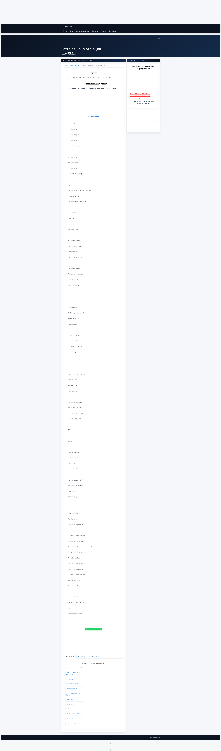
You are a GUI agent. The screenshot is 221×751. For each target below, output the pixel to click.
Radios (65, 31)
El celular (71, 718)
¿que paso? (71, 704)
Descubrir (95, 31)
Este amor (71, 679)
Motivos (70, 700)
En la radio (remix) (73, 684)
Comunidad (112, 31)
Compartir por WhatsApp (94, 629)
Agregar (103, 31)
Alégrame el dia (72, 688)
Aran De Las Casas (79, 66)
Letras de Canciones (82, 31)
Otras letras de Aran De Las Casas (93, 663)
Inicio (66, 66)
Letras (71, 66)
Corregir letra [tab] (94, 657)
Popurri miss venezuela (75, 668)
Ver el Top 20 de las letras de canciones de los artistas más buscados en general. (140, 96)
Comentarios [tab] (71, 657)
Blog (71, 31)
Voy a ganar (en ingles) (75, 714)
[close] (110, 744)
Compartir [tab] (83, 657)
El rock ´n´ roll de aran (74, 709)
